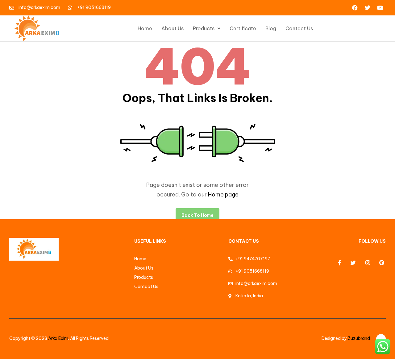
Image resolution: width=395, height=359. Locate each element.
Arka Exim (58, 338)
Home (145, 28)
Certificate (243, 28)
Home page (223, 194)
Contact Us (299, 28)
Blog (270, 28)
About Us (172, 28)
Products (203, 28)
